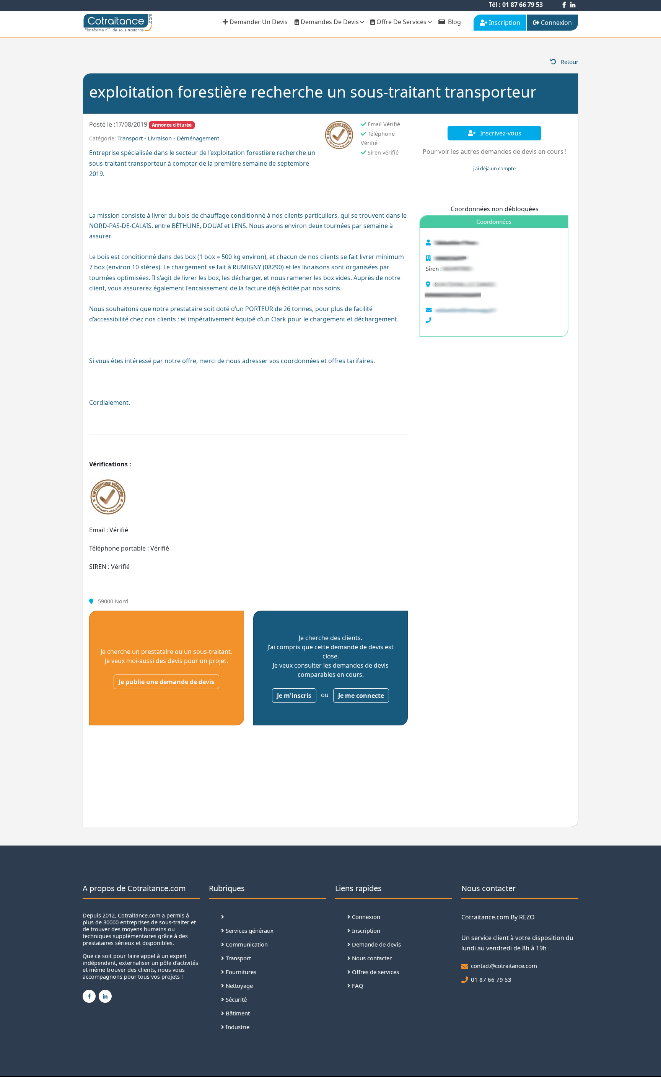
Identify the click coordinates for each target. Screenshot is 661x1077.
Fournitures (240, 972)
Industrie (236, 1027)
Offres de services (374, 972)
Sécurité (235, 999)
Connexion (365, 917)
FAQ (356, 985)
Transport (237, 958)
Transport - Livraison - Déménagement (168, 138)
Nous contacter (371, 958)
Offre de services (401, 22)
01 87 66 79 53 (491, 979)
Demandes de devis (329, 22)
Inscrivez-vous (500, 133)
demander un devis (258, 22)
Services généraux (249, 930)
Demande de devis (375, 944)
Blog (453, 22)
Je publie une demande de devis (166, 682)
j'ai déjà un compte (494, 168)
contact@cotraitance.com (504, 965)
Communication (246, 944)
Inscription (365, 930)
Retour (568, 61)
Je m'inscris (294, 695)
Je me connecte (361, 695)
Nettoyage (238, 985)
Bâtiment (237, 1013)
